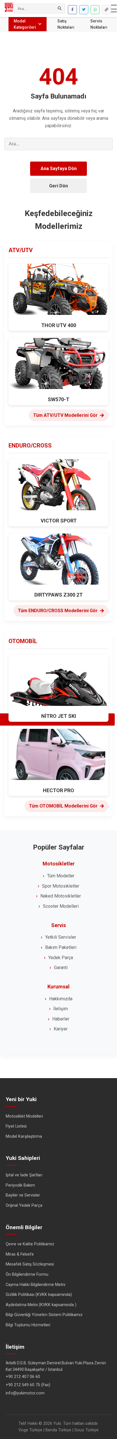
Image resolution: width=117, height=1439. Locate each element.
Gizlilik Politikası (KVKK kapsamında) (39, 1294)
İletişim (60, 1008)
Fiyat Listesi (16, 1126)
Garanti (61, 967)
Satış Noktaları (65, 24)
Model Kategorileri (25, 24)
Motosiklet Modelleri (24, 1116)
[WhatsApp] (95, 9)
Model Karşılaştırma (24, 1136)
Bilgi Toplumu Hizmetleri (28, 1325)
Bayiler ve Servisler (23, 1195)
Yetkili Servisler (60, 937)
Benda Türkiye (58, 1430)
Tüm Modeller (60, 876)
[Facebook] (72, 9)
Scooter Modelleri (61, 906)
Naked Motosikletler (60, 896)
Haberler (60, 1019)
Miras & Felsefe (20, 1254)
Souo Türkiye (86, 1430)
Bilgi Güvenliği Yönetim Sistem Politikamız (44, 1314)
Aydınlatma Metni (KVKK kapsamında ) (41, 1304)
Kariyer (61, 1029)
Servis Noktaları (98, 24)
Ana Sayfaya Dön (59, 168)
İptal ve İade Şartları (24, 1175)
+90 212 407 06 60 (23, 1376)
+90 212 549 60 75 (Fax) (28, 1384)
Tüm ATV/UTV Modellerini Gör (65, 415)
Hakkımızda (60, 998)
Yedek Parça (60, 957)
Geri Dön (58, 186)
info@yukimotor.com (25, 1393)
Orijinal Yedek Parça (24, 1205)
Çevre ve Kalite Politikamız (30, 1244)
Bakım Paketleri (60, 947)
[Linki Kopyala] (106, 9)
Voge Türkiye (30, 1430)
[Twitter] (83, 9)
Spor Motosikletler (60, 886)
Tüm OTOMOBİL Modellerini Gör (63, 806)
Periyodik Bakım (20, 1185)
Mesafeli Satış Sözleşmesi (30, 1264)
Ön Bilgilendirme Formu (27, 1274)
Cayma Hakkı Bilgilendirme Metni (35, 1284)
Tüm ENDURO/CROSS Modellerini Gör (58, 610)
